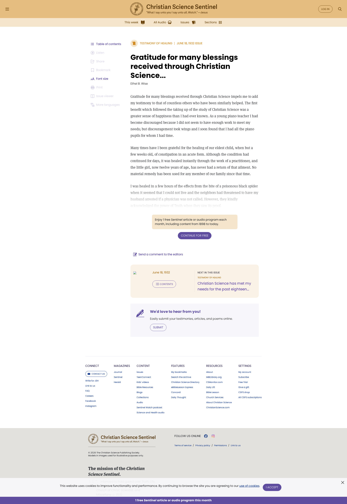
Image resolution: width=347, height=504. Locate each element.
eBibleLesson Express (182, 387)
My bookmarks (179, 372)
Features (178, 366)
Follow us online (187, 436)
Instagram (90, 406)
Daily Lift (210, 387)
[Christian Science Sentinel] (173, 9)
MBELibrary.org (214, 377)
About (209, 372)
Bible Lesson (212, 392)
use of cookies (249, 486)
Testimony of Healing (156, 43)
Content (143, 366)
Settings (244, 366)
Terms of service (182, 445)
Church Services (214, 397)
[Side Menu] (7, 9)
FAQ (87, 391)
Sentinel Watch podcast (149, 407)
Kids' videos (143, 382)
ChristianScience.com (218, 407)
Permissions (220, 445)
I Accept (272, 487)
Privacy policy (202, 445)
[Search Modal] (339, 9)
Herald (117, 382)
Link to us (90, 386)
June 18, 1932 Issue (189, 43)
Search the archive (181, 377)
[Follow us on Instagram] (213, 436)
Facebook (90, 401)
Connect (92, 366)
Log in (325, 9)
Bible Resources (145, 387)
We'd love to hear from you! (175, 311)
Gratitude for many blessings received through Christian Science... (184, 66)
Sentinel (118, 377)
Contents (166, 284)
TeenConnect (144, 377)
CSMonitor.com (214, 382)
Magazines (122, 366)
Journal (118, 372)
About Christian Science (219, 402)
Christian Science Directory (185, 382)
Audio (140, 402)
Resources (214, 366)
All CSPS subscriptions (250, 397)
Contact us (98, 373)
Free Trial (243, 382)
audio (150, 412)
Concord (176, 392)
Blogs (139, 392)
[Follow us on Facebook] (206, 436)
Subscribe (243, 377)
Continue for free (194, 235)
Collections (143, 397)
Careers (89, 396)
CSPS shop (244, 392)
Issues (140, 372)
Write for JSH (91, 381)
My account (244, 372)
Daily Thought (178, 397)
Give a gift (243, 387)
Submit (158, 327)
